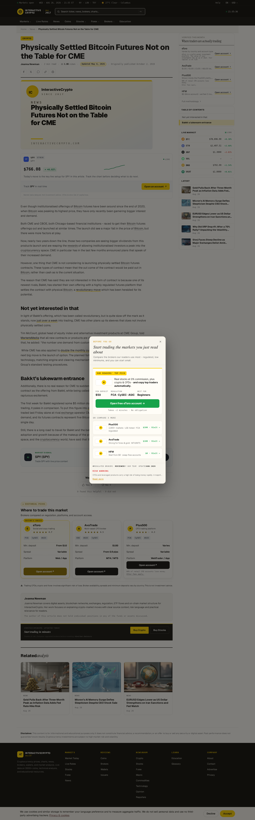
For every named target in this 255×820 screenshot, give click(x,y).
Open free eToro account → (127, 403)
